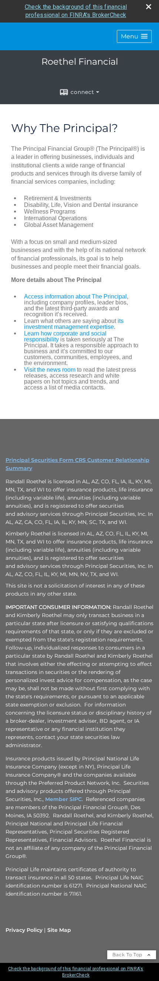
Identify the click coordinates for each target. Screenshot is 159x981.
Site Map (59, 930)
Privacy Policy (24, 930)
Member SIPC (63, 799)
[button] (134, 36)
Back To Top (128, 954)
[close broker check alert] (149, 7)
